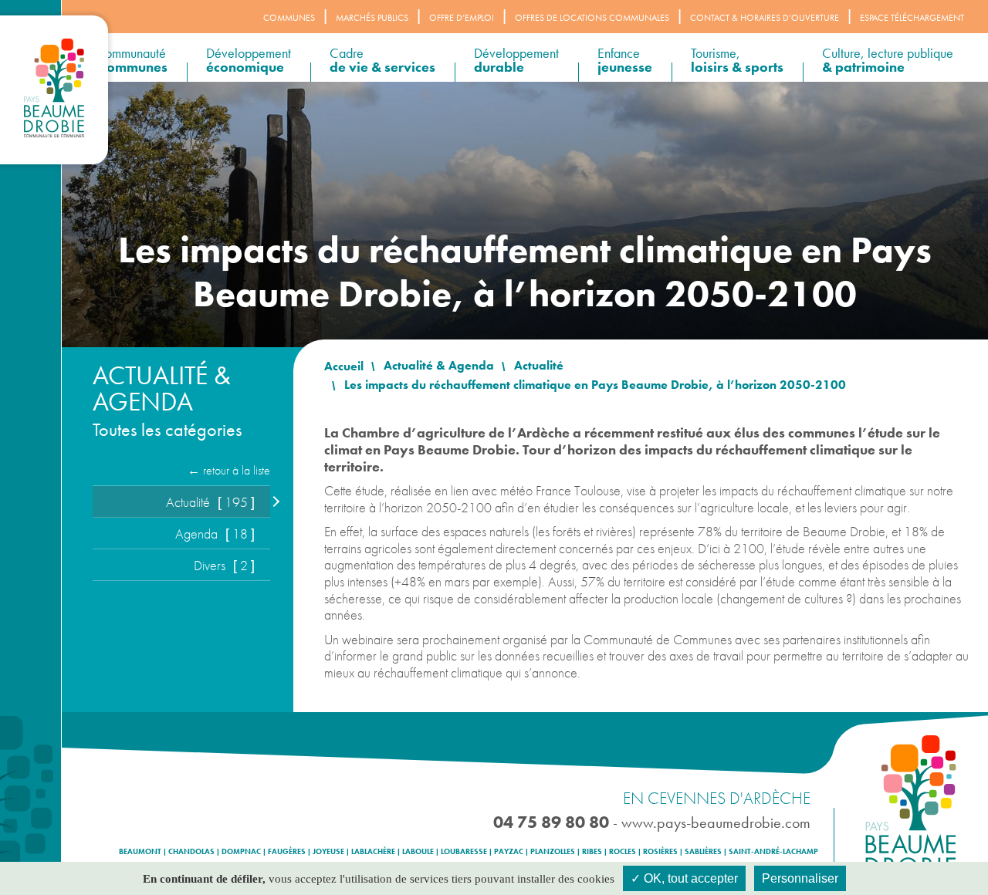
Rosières (660, 852)
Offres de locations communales (592, 18)
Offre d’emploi (461, 18)
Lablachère (373, 852)
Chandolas (191, 852)
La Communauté (124, 60)
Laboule (418, 852)
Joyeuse (328, 852)
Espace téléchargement (912, 18)
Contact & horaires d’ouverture (764, 18)
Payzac (508, 852)
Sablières (703, 852)
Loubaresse (464, 852)
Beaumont (140, 852)
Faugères (287, 852)
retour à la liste (236, 470)
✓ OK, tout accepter (684, 878)
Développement (248, 60)
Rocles (622, 852)
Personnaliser (800, 878)
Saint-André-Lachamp (773, 852)
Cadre (382, 60)
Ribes (592, 852)
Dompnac (241, 852)
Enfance (624, 60)
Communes (289, 18)
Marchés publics (372, 18)
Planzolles (552, 852)
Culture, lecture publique (887, 60)
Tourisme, (737, 60)
